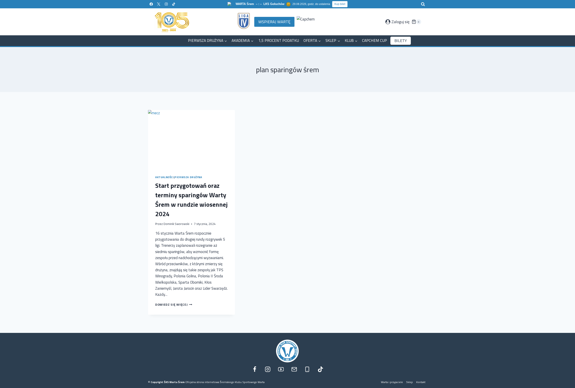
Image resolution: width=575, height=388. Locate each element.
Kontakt (420, 382)
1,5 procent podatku (278, 40)
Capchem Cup (374, 40)
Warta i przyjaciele (392, 382)
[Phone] (307, 369)
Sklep (409, 382)
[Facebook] (151, 4)
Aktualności (164, 177)
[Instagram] (166, 4)
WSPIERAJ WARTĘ (274, 22)
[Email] (294, 369)
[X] (158, 4)
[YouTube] (281, 369)
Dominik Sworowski (176, 224)
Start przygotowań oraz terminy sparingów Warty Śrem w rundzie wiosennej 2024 (191, 200)
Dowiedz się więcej (173, 304)
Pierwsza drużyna (188, 177)
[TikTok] (173, 4)
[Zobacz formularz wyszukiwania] (423, 4)
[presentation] (191, 139)
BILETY (400, 41)
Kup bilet (339, 4)
